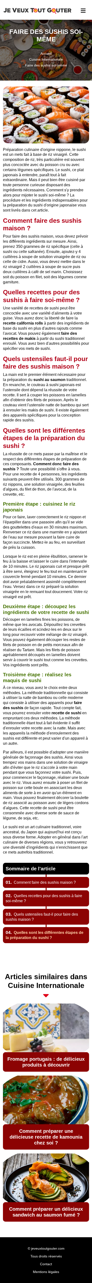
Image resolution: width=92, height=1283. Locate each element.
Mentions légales (46, 1272)
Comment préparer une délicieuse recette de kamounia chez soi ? (46, 1136)
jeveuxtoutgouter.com (48, 1248)
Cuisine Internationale (46, 59)
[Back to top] (78, 1270)
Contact (46, 1264)
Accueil (46, 54)
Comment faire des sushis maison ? (41, 882)
